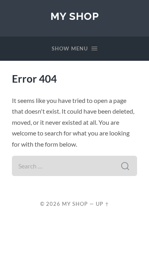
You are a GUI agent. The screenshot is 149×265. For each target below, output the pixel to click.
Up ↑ (102, 204)
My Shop (74, 16)
